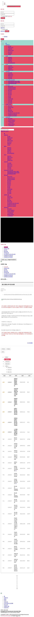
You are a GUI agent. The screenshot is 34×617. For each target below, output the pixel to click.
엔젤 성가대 (10, 67)
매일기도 (9, 61)
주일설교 (9, 57)
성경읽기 (9, 60)
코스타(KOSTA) (11, 63)
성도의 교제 (10, 107)
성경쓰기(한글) (11, 121)
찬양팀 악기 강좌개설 (15, 475)
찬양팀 (9, 97)
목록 (3, 351)
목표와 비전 (10, 47)
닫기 (2, 39)
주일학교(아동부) (11, 89)
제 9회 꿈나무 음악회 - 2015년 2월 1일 (16, 567)
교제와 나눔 (8, 104)
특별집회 (9, 58)
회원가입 (10, 16)
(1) (16, 470)
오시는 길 (9, 51)
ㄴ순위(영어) (10, 125)
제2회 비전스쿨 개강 (16, 561)
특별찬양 (9, 68)
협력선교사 (10, 75)
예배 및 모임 (10, 50)
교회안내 (8, 44)
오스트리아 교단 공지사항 (13, 112)
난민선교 (9, 77)
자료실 (9, 54)
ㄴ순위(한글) (10, 122)
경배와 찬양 (10, 70)
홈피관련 (7, 363)
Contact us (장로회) (12, 115)
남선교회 (9, 101)
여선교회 (9, 100)
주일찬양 (9, 65)
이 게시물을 (30, 342)
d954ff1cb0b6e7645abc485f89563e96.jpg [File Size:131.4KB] (18, 294)
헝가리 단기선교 (15, 439)
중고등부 (9, 90)
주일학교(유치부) (11, 87)
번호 (4, 375)
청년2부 (9, 93)
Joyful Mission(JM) (11, 83)
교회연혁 (9, 48)
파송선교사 (10, 74)
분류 (7, 366)
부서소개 (8, 84)
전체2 (6, 357)
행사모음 (9, 110)
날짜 (23, 375)
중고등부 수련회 (15, 501)
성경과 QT (8, 117)
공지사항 (9, 105)
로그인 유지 (5, 16)
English (5, 36)
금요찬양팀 (10, 98)
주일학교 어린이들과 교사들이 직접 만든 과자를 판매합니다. (15, 524)
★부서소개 (10, 86)
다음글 (8, 348)
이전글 (3, 348)
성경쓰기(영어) (11, 124)
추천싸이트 (10, 111)
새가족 (9, 108)
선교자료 (9, 78)
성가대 (9, 96)
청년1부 (9, 91)
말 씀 (7, 56)
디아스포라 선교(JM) (10, 79)
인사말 (9, 46)
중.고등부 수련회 (15, 514)
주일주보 (9, 53)
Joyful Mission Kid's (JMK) (13, 81)
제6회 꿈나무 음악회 (16, 555)
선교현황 (9, 72)
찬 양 (7, 64)
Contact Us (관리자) (12, 114)
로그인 (7, 131)
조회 (29, 375)
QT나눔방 (9, 118)
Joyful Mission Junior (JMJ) (13, 82)
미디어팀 (9, 103)
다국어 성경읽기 (11, 120)
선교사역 (8, 71)
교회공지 (7, 359)
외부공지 (7, 361)
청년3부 (9, 94)
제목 (16, 375)
